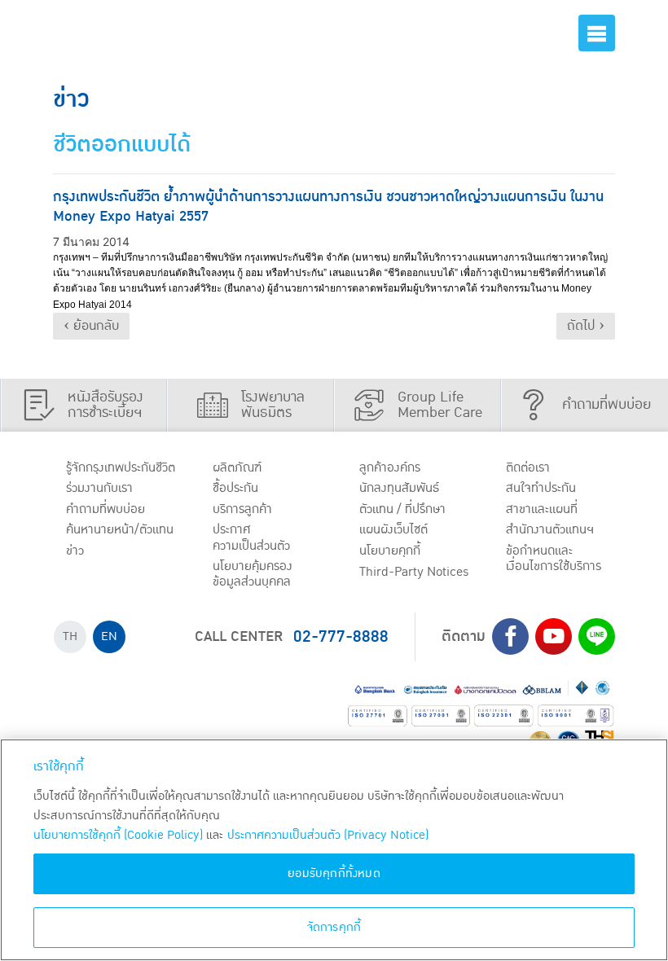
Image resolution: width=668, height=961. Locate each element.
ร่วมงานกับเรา (99, 488)
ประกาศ (251, 537)
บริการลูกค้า (242, 509)
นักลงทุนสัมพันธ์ (399, 488)
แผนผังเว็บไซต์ (393, 529)
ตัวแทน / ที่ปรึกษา (402, 509)
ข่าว (75, 550)
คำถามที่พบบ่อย (105, 509)
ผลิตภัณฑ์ (237, 467)
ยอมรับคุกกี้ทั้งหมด (334, 873)
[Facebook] (510, 636)
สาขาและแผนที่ (542, 509)
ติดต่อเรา (528, 467)
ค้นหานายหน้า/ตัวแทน (120, 529)
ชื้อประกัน (235, 488)
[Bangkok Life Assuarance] (126, 33)
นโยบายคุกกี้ (389, 550)
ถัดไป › (585, 325)
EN (109, 636)
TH (70, 636)
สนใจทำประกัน (541, 488)
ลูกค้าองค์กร (389, 467)
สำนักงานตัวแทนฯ (550, 529)
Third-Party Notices (414, 571)
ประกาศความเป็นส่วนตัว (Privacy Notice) (327, 835)
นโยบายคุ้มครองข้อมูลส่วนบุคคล (252, 573)
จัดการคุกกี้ (334, 927)
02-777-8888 (341, 637)
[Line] (596, 636)
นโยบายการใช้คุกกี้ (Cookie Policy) (118, 835)
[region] (334, 850)
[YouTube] (553, 636)
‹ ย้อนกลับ (91, 325)
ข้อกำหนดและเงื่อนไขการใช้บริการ (553, 558)
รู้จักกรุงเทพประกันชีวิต (120, 467)
